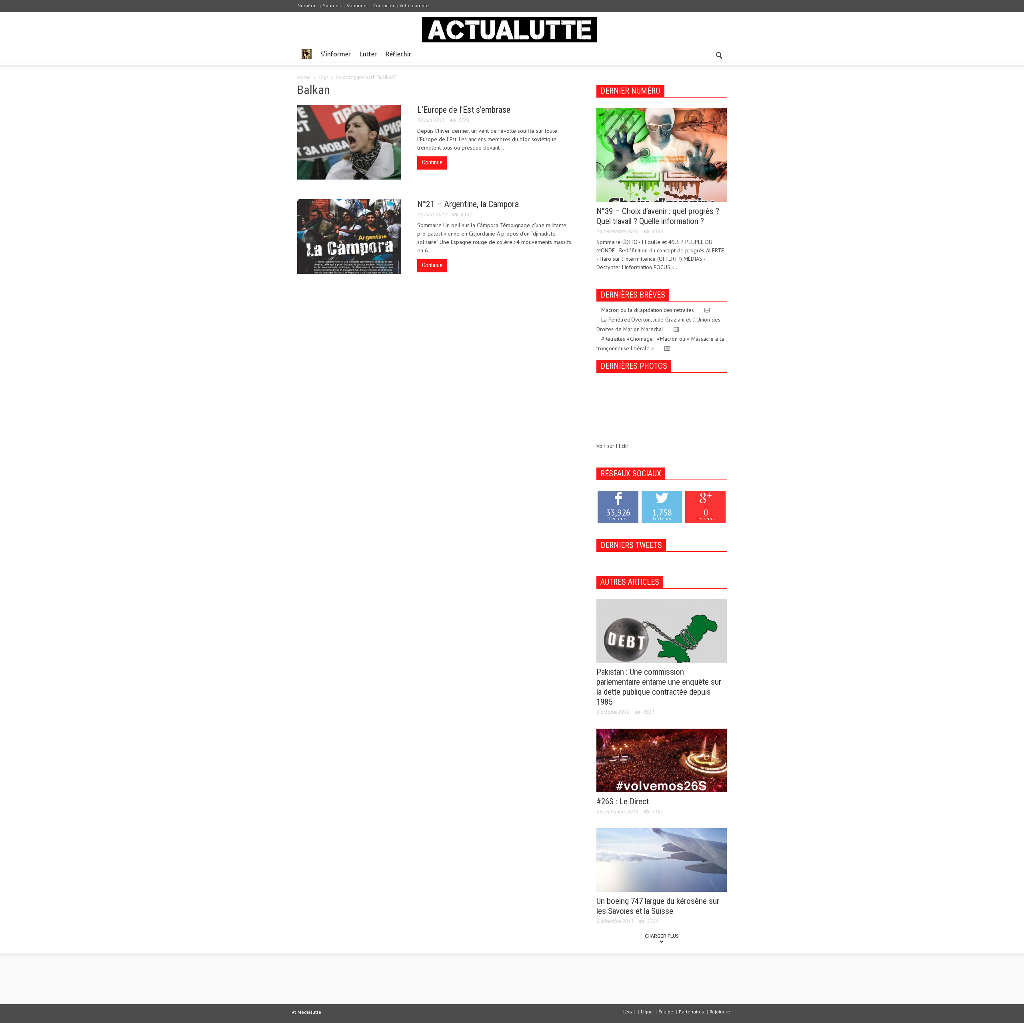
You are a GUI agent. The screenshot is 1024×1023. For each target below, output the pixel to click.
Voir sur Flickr (612, 446)
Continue (432, 162)
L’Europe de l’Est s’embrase (463, 110)
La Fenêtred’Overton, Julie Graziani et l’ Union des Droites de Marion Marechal (658, 324)
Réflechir (398, 54)
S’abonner (357, 5)
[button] (719, 53)
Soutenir (332, 5)
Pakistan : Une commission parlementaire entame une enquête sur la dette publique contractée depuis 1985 (658, 687)
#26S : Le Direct (622, 801)
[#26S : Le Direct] (661, 759)
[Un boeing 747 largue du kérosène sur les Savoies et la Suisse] (661, 859)
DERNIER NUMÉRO (630, 91)
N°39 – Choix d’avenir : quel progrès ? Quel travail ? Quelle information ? (657, 216)
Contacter (383, 5)
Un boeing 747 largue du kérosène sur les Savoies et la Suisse (657, 906)
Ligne (647, 1012)
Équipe (665, 1012)
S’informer (335, 54)
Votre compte (414, 5)
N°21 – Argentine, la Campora (468, 204)
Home (304, 77)
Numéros (308, 5)
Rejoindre (720, 1012)
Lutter (368, 54)
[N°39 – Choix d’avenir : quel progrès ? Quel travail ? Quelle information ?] (661, 154)
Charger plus (661, 936)
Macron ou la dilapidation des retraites (647, 310)
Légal (629, 1012)
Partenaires (691, 1012)
